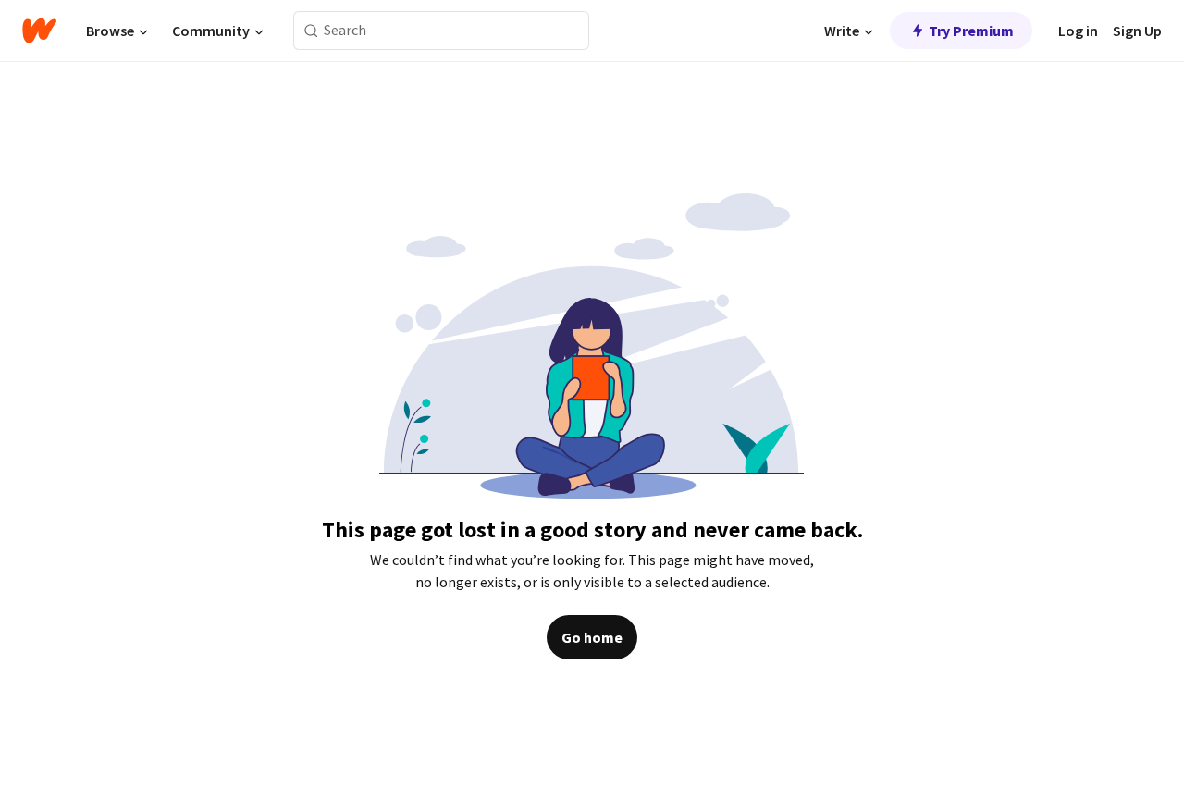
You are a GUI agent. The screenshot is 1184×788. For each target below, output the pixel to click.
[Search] (311, 31)
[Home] (39, 30)
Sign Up (1137, 30)
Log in (1078, 30)
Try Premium (971, 30)
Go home (592, 637)
